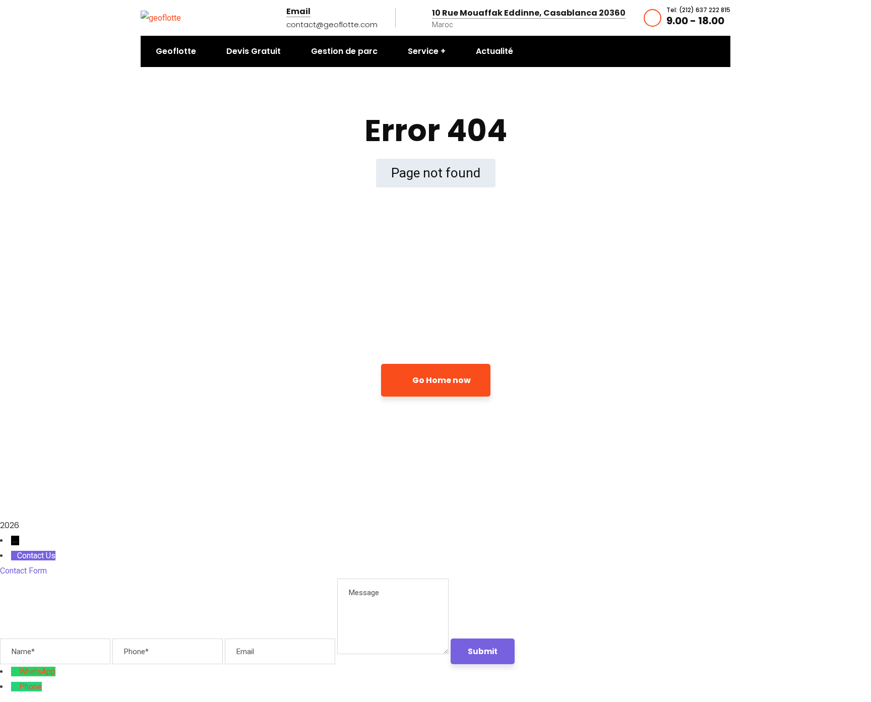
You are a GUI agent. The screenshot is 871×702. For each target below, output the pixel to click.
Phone (30, 686)
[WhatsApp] (15, 671)
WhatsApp (37, 671)
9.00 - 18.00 (695, 21)
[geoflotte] (161, 17)
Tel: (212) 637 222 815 (698, 10)
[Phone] (15, 686)
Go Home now (441, 380)
